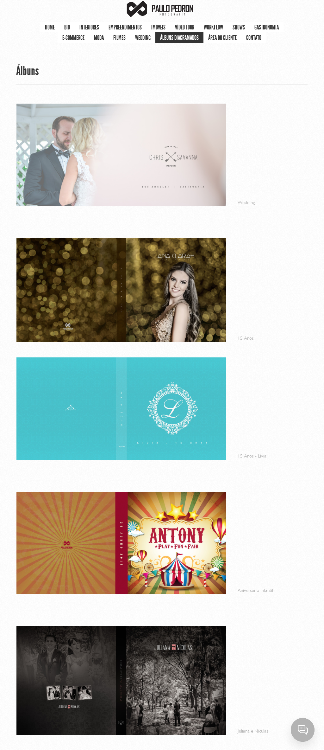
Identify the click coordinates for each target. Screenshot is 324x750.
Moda (99, 38)
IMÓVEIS (158, 27)
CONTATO (253, 38)
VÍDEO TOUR (184, 27)
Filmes (119, 38)
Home (50, 27)
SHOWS (239, 27)
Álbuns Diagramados (179, 38)
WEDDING (143, 38)
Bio (67, 27)
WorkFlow (213, 27)
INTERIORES (89, 27)
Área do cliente (222, 38)
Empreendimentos (125, 27)
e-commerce (73, 38)
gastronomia (266, 27)
